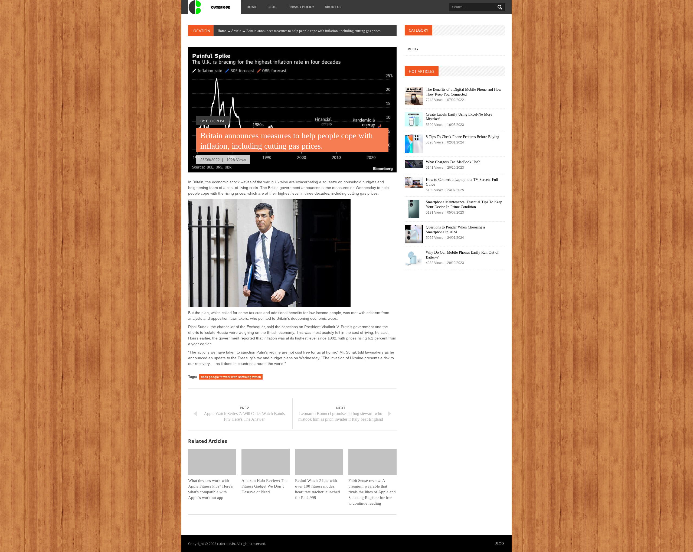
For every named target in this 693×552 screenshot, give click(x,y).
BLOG (272, 7)
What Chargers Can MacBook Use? (453, 162)
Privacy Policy (300, 7)
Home (252, 7)
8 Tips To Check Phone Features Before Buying (462, 137)
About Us (333, 7)
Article (236, 31)
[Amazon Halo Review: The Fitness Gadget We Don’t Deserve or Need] (265, 462)
